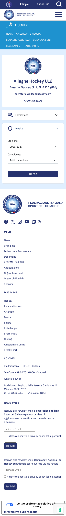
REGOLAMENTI (14, 46)
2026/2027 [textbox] (16, 146)
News (7, 240)
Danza (7, 317)
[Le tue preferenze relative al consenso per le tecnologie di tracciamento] (60, 510)
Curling (8, 339)
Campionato (14, 154)
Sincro (7, 322)
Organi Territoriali (13, 273)
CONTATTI (9, 358)
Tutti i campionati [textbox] (19, 160)
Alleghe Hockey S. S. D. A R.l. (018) (33, 87)
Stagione (13, 141)
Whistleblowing (12, 379)
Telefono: (19, 372)
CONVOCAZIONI (42, 39)
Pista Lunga (10, 328)
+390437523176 (33, 100)
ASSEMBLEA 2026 (14, 262)
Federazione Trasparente (17, 251)
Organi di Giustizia (14, 278)
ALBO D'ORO (32, 46)
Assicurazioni (11, 267)
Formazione (21, 115)
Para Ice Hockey (13, 306)
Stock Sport (10, 350)
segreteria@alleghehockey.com (33, 94)
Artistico (9, 311)
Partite (19, 128)
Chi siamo (9, 245)
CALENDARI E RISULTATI (29, 33)
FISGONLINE (43, 4)
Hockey (8, 300)
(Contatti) (41, 372)
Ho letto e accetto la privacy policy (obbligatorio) (34, 436)
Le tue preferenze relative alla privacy (36, 505)
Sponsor (8, 284)
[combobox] (33, 147)
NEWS (9, 33)
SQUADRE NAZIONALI (18, 39)
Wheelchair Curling (14, 344)
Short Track (10, 333)
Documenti (10, 256)
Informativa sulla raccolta (20, 511)
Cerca (33, 174)
